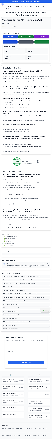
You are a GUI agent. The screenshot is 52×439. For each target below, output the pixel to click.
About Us (31, 6)
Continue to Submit (26, 362)
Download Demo (10, 42)
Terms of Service (35, 435)
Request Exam (18, 428)
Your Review (10, 351)
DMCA (35, 428)
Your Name (10, 346)
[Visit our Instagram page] (45, 435)
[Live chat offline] (45, 310)
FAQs (26, 6)
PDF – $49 (10, 36)
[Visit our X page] (47, 435)
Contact (9, 428)
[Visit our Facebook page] (43, 435)
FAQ (47, 428)
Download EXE (26, 42)
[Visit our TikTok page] (49, 435)
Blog (43, 6)
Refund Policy (30, 428)
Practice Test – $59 (26, 36)
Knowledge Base (18, 6)
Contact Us (37, 6)
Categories (8, 6)
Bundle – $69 (42, 36)
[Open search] (3, 8)
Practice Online (42, 42)
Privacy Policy (28, 435)
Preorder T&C (41, 428)
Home (3, 6)
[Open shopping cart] (6, 8)
